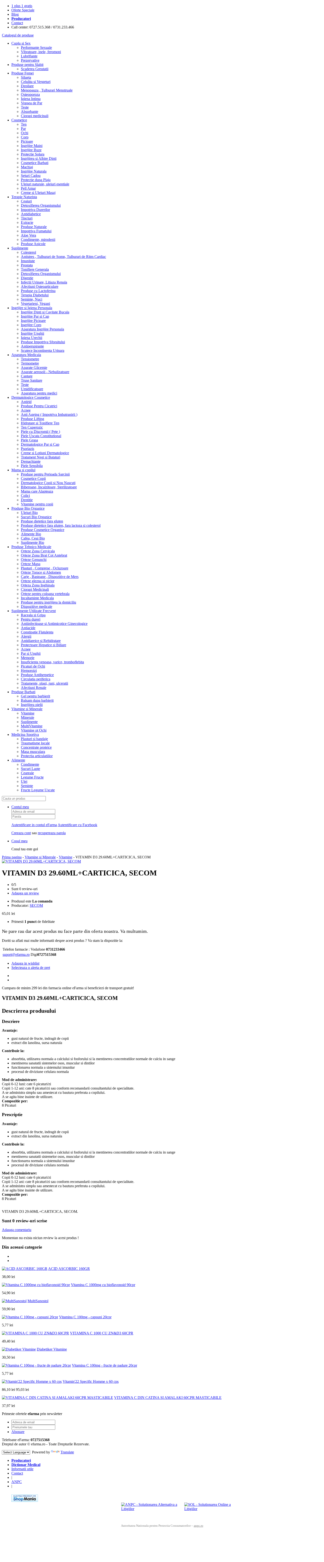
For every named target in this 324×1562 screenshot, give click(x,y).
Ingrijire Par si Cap (35, 316)
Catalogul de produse (18, 35)
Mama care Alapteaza (37, 491)
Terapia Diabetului (35, 295)
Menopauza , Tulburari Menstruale (47, 90)
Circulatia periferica (35, 679)
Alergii (26, 636)
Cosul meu (19, 841)
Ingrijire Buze (31, 150)
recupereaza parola (52, 833)
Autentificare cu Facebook (77, 825)
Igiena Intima (31, 99)
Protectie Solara (32, 154)
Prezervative (30, 60)
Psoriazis (27, 449)
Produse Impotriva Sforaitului (43, 342)
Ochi (24, 133)
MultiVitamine (31, 726)
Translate (67, 1452)
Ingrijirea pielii (32, 705)
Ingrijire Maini (31, 146)
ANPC (16, 1482)
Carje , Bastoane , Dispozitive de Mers (50, 577)
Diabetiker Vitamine (52, 1349)
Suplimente (19, 248)
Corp (24, 137)
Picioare (27, 141)
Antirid (26, 402)
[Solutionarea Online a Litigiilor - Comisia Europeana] (214, 1509)
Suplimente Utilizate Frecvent (33, 611)
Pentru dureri (30, 619)
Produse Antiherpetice (37, 675)
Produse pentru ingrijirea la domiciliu (48, 602)
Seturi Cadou (31, 176)
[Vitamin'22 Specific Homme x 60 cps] (32, 1381)
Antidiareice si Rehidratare (41, 641)
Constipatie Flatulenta (37, 632)
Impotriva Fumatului (36, 231)
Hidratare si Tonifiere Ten (40, 423)
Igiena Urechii (31, 338)
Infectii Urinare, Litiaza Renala (44, 282)
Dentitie (27, 500)
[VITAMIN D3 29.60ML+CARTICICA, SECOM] (41, 861)
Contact (17, 23)
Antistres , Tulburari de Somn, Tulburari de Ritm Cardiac (63, 257)
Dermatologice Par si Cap (40, 444)
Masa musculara (33, 752)
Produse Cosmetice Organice (42, 530)
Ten (24, 124)
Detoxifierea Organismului (41, 205)
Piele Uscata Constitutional (41, 436)
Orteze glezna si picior (37, 581)
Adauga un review (25, 893)
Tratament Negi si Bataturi (40, 457)
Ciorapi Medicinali (35, 589)
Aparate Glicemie (34, 368)
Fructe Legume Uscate (38, 790)
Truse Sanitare (31, 380)
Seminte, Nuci (31, 299)
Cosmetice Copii (33, 478)
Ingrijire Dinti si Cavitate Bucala (45, 312)
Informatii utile (22, 1469)
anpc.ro (198, 1525)
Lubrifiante (29, 56)
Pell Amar (28, 188)
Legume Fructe (32, 777)
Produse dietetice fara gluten (42, 521)
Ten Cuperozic (32, 427)
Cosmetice (19, 120)
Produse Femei (22, 73)
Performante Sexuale (36, 48)
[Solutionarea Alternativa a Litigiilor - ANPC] (151, 1509)
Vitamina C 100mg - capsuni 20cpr (85, 1317)
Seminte (27, 786)
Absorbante (29, 112)
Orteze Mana (30, 564)
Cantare (26, 376)
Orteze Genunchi (33, 560)
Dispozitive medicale (36, 607)
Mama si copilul (23, 470)
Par (23, 129)
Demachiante (31, 461)
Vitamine (27, 713)
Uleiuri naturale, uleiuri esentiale (45, 184)
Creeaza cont (21, 833)
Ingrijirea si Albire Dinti (38, 158)
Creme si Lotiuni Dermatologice (45, 453)
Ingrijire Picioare (33, 321)
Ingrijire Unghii (32, 333)
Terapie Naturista (24, 197)
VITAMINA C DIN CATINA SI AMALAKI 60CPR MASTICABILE (168, 1398)
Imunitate (28, 261)
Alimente (18, 760)
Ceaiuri (26, 201)
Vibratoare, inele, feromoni (41, 52)
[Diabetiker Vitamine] (19, 1349)
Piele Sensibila (32, 466)
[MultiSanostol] (14, 1301)
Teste (25, 107)
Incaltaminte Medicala (37, 598)
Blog (15, 14)
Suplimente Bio (32, 543)
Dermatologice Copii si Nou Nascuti (48, 483)
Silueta (26, 77)
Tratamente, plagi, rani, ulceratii (44, 683)
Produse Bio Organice (28, 508)
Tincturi (26, 218)
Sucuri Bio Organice (36, 517)
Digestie (27, 278)
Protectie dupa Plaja (36, 180)
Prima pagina (12, 857)
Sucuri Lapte (30, 769)
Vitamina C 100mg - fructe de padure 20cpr (104, 1365)
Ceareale (27, 773)
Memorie (27, 658)
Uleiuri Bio (29, 513)
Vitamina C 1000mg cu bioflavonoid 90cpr (103, 1285)
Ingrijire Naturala (33, 171)
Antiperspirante (32, 346)
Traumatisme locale (35, 743)
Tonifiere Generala (35, 269)
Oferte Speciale (22, 10)
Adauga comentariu (16, 1230)
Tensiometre (30, 359)
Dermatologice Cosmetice (30, 397)
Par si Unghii (31, 653)
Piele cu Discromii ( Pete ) (40, 432)
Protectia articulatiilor (37, 756)
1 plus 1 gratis (21, 6)
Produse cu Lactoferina (38, 291)
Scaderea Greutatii (34, 69)
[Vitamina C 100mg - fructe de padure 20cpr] (36, 1365)
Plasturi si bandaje (34, 739)
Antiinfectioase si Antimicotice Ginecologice (54, 624)
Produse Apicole (33, 244)
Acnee (26, 410)
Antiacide (28, 628)
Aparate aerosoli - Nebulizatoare (45, 372)
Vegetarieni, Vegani (35, 304)
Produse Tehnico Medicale (31, 547)
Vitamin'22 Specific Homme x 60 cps (91, 1381)
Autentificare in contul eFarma (34, 825)
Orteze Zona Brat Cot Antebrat (44, 555)
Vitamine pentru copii (37, 504)
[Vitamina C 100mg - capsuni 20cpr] (30, 1317)
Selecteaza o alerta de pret (30, 968)
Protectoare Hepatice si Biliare (43, 645)
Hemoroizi (29, 671)
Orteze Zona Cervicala (38, 551)
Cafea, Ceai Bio (33, 538)
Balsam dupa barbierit (37, 700)
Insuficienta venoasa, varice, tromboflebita (52, 662)
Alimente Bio (31, 534)
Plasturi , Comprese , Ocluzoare (44, 568)
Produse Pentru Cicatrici (39, 406)
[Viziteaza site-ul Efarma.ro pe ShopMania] (24, 1500)
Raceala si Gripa (33, 615)
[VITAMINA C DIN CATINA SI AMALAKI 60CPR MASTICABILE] (57, 1398)
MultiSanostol (38, 1301)
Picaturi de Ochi (33, 666)
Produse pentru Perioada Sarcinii (45, 474)
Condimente (30, 764)
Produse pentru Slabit (27, 65)
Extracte (27, 222)
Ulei (24, 781)
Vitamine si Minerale (26, 709)
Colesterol (28, 252)
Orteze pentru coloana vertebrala (45, 594)
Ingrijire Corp (31, 325)
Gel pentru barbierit (35, 696)
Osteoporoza (30, 94)
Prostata (27, 265)
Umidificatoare (32, 389)
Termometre (30, 363)
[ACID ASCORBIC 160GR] (24, 1269)
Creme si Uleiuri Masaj (38, 193)
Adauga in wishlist (25, 963)
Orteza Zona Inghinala (38, 585)
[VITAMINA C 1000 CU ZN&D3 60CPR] (35, 1333)
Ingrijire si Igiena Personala (31, 308)
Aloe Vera (28, 235)
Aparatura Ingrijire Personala (42, 329)
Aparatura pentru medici (39, 393)
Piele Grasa (29, 440)
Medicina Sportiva (25, 735)
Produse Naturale (34, 227)
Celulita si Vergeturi (36, 82)
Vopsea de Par (31, 103)
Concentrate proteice (36, 747)
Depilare (27, 86)
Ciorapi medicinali (34, 116)
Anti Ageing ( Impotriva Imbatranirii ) (49, 414)
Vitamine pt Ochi (33, 730)
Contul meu (20, 807)
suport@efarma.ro (16, 955)
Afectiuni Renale (33, 688)
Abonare (17, 1432)
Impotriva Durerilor (35, 210)
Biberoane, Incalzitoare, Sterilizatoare (49, 487)
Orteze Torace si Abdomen (41, 572)
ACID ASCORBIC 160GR (69, 1269)
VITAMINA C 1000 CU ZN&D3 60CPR (101, 1333)
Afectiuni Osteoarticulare (39, 286)
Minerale (27, 717)
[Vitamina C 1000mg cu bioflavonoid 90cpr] (36, 1285)
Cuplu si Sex (21, 43)
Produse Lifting (32, 419)
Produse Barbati (23, 692)
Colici (25, 496)
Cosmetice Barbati (34, 163)
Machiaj (27, 167)
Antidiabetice (31, 214)
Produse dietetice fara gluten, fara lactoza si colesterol (61, 525)
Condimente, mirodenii (38, 240)
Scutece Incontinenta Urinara (42, 350)
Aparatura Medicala (26, 355)
